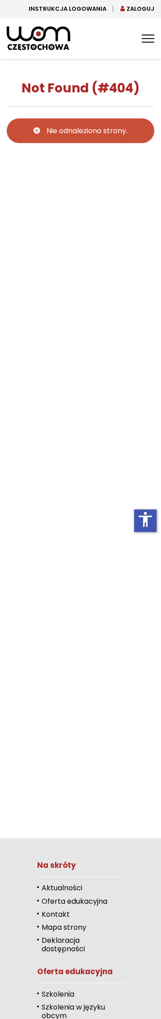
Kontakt (56, 914)
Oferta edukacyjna (74, 901)
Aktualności (62, 888)
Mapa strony (64, 927)
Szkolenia (58, 994)
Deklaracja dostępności (63, 944)
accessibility (145, 519)
